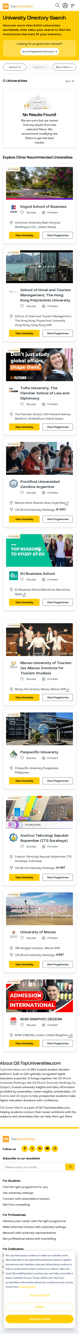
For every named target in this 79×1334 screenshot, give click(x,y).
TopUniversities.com (13, 1069)
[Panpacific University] (13, 754)
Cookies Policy (27, 1286)
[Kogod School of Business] (13, 208)
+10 (70, 1035)
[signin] (65, 4)
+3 (66, 503)
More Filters (63, 67)
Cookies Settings (39, 1295)
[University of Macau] (13, 934)
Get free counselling (16, 1204)
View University (24, 235)
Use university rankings (18, 1193)
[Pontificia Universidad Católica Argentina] (13, 483)
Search (13, 67)
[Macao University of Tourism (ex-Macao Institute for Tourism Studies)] (13, 665)
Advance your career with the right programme (34, 1221)
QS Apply (22, 1096)
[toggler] (73, 4)
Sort (68, 81)
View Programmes (58, 235)
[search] (57, 6)
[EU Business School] (13, 575)
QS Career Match (11, 1108)
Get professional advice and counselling (29, 1239)
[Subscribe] (70, 1167)
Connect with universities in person (26, 1199)
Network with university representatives (29, 1233)
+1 (67, 689)
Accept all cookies (39, 1319)
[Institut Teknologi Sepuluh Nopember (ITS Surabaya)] (13, 837)
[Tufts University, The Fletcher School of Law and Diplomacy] (13, 390)
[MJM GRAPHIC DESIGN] (13, 1021)
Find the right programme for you (25, 1187)
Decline (39, 1307)
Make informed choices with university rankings (34, 1227)
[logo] (18, 5)
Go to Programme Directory (38, 51)
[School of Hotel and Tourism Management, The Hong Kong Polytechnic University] (13, 292)
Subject (38, 67)
